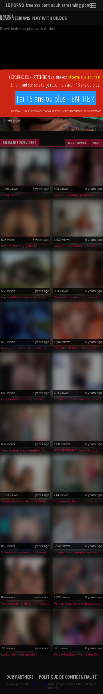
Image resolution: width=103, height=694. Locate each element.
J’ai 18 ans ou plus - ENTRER (55, 98)
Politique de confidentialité (87, 111)
